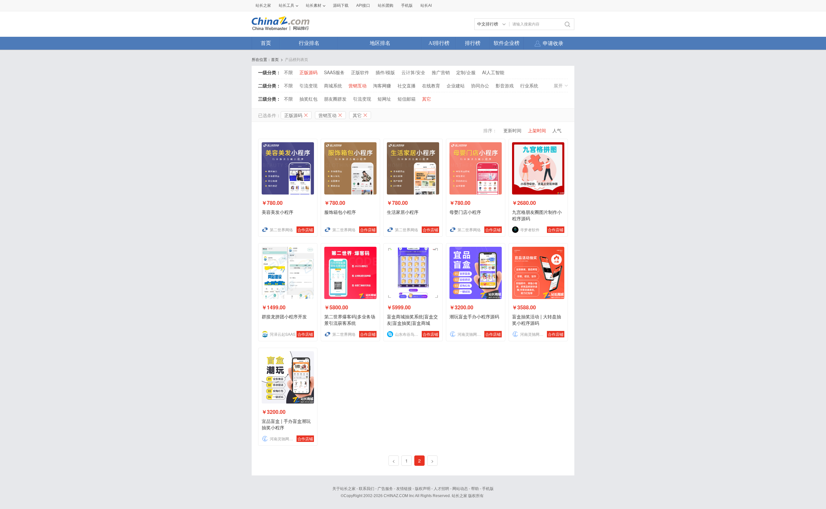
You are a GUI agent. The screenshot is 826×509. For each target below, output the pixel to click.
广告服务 (385, 488)
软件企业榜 (506, 43)
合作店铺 (305, 229)
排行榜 (472, 43)
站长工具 (286, 5)
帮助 (475, 488)
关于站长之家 (344, 488)
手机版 (488, 488)
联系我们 (366, 488)
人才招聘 (441, 488)
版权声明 (422, 488)
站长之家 (263, 5)
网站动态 (460, 488)
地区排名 (380, 43)
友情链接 (404, 488)
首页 (266, 43)
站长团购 (385, 5)
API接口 (363, 5)
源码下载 (340, 5)
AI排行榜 (438, 43)
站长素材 (313, 5)
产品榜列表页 (296, 59)
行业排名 (309, 43)
